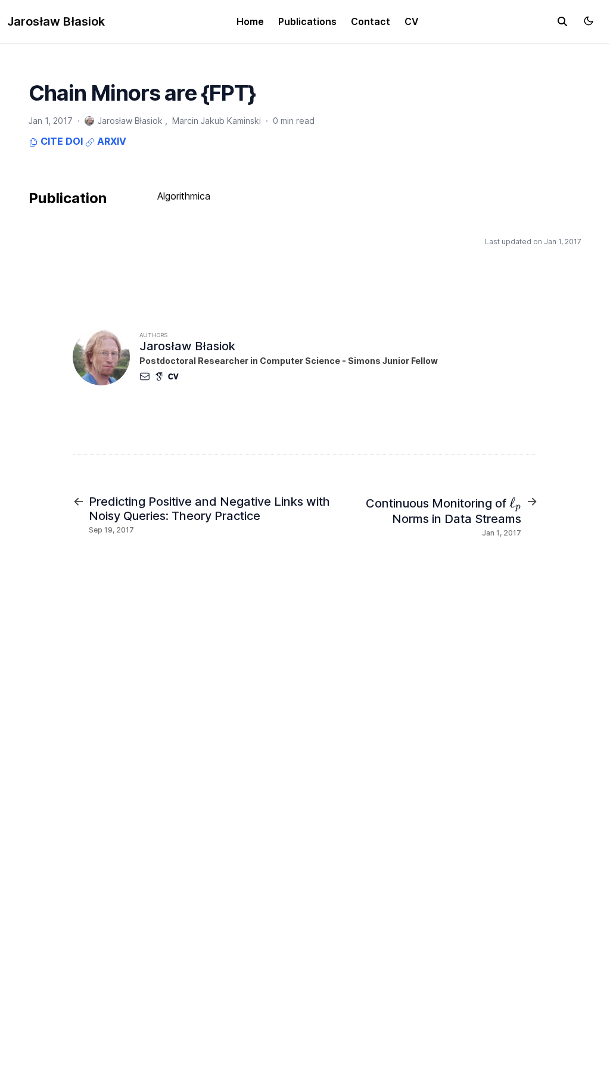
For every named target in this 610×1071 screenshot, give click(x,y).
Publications (307, 21)
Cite (50, 141)
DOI (74, 141)
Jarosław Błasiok (56, 21)
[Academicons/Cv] (175, 376)
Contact (370, 21)
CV (411, 21)
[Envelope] (147, 376)
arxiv (110, 141)
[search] (562, 21)
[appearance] (588, 20)
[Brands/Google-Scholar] (161, 376)
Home (250, 21)
